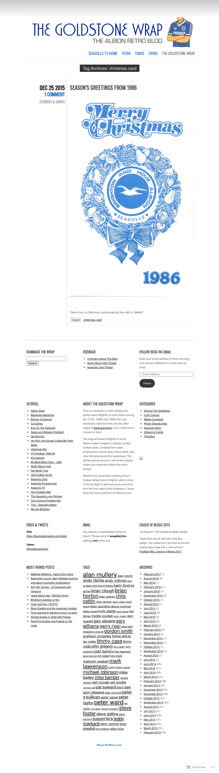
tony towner (103, 728)
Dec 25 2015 (52, 88)
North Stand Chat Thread (101, 363)
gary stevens (104, 620)
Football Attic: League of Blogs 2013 (160, 551)
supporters (102, 718)
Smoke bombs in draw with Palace (51, 617)
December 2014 (153, 638)
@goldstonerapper (37, 549)
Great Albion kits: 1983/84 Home (49, 595)
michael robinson (100, 671)
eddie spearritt (91, 611)
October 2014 (152, 647)
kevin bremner (90, 655)
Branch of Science (41, 419)
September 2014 (153, 651)
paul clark (124, 687)
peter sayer (109, 697)
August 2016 (151, 578)
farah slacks (122, 611)
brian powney (107, 596)
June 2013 (150, 715)
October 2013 (152, 698)
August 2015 (151, 604)
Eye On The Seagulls (43, 427)
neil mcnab (100, 682)
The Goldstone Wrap (178, 53)
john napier (119, 646)
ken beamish (123, 651)
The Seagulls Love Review (46, 496)
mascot (126, 667)
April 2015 (150, 621)
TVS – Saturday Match (44, 504)
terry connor (110, 723)
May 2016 (149, 582)
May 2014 (149, 668)
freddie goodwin (102, 616)
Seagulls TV (38, 487)
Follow (147, 383)
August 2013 (151, 706)
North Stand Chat (41, 466)
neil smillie (118, 682)
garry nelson (120, 616)
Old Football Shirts (41, 475)
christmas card (92, 320)
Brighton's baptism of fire (45, 599)
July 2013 (149, 711)
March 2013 (151, 728)
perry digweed (93, 692)
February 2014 (152, 681)
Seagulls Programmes (44, 483)
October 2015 (152, 599)
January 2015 (152, 634)
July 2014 (149, 659)
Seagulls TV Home (103, 53)
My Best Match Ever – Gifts (46, 462)
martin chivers (115, 667)
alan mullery (100, 574)
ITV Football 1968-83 (43, 453)
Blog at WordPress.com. (109, 744)
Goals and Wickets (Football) (47, 432)
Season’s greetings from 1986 (103, 87)
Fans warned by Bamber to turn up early (54, 612)
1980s (139, 53)
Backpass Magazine (42, 415)
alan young (125, 575)
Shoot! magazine (109, 708)
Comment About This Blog (102, 358)
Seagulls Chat (39, 479)
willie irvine (117, 729)
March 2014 (151, 676)
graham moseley (97, 635)
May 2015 (149, 617)
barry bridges (106, 585)
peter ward (108, 701)
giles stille (127, 626)
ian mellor (89, 641)
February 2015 (152, 629)
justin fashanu (103, 651)
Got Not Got (37, 436)
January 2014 (152, 685)
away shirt (92, 585)
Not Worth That (39, 470)
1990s (153, 53)
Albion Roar (38, 410)
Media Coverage (153, 419)
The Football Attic (41, 492)
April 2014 (150, 672)
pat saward (106, 687)
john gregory (102, 646)
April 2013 (150, 724)
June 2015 (150, 612)
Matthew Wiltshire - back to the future (52, 574)
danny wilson (119, 601)
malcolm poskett (96, 661)
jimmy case (109, 640)
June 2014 (150, 664)
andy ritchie (93, 580)
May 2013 (149, 719)
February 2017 (152, 574)
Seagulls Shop (152, 427)
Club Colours (151, 415)
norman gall (89, 687)
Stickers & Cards (52, 101)
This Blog (149, 436)
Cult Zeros (37, 423)
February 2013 (152, 732)
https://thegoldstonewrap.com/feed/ (47, 536)
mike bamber (107, 677)
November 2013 (153, 694)
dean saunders (100, 606)
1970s (126, 53)
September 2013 (153, 702)
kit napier (104, 656)
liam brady (116, 655)
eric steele (107, 611)
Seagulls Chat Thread (100, 367)
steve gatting (107, 713)
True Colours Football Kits (46, 500)
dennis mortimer (121, 606)
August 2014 (151, 655)
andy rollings (115, 580)
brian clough (102, 590)
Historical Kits (39, 449)
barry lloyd (122, 585)
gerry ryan (110, 625)
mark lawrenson (102, 663)
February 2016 (152, 587)
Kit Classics (37, 457)
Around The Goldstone (157, 410)
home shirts (121, 635)
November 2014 (153, 642)
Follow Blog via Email (155, 351)
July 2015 (149, 608)
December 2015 (153, 595)
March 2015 (151, 625)
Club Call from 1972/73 (44, 604)
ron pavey (96, 708)
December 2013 (153, 689)
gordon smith (118, 630)
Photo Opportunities (155, 423)
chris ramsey (104, 602)
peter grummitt (113, 692)
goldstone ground (93, 631)
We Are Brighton (40, 509)
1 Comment (54, 94)
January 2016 (152, 591)
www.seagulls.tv (103, 427)
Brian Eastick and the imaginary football (54, 608)
